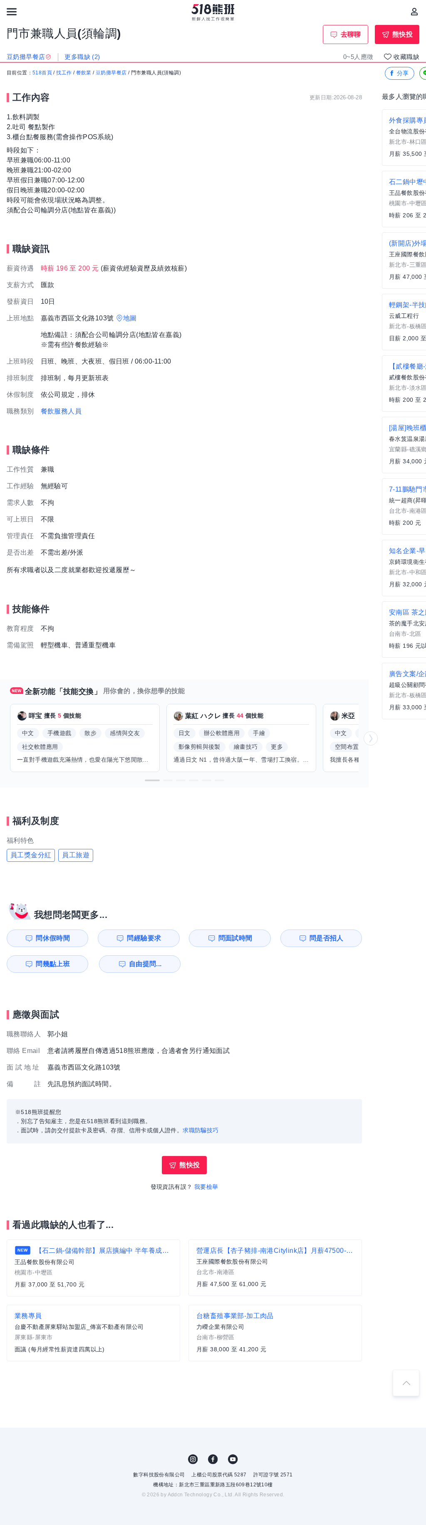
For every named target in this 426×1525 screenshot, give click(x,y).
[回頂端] (406, 1383)
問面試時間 (235, 938)
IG (193, 1459)
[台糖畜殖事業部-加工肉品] (275, 1333)
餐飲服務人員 (61, 411)
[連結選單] (12, 12)
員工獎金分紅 (30, 854)
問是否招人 (327, 938)
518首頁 (42, 73)
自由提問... (145, 963)
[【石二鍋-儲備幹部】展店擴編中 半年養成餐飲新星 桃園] (93, 1268)
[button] (152, 780)
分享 (403, 73)
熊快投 (402, 34)
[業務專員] (93, 1333)
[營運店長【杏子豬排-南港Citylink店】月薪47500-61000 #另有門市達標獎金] (275, 1268)
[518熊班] (213, 12)
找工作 (64, 73)
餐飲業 (84, 73)
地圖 (130, 318)
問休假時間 (53, 938)
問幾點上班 (53, 963)
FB (213, 1459)
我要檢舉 (206, 1186)
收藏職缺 (406, 56)
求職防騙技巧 (200, 1130)
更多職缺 (82, 56)
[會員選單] (414, 12)
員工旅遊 (75, 854)
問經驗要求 (144, 938)
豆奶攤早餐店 (111, 73)
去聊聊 (351, 34)
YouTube (233, 1459)
